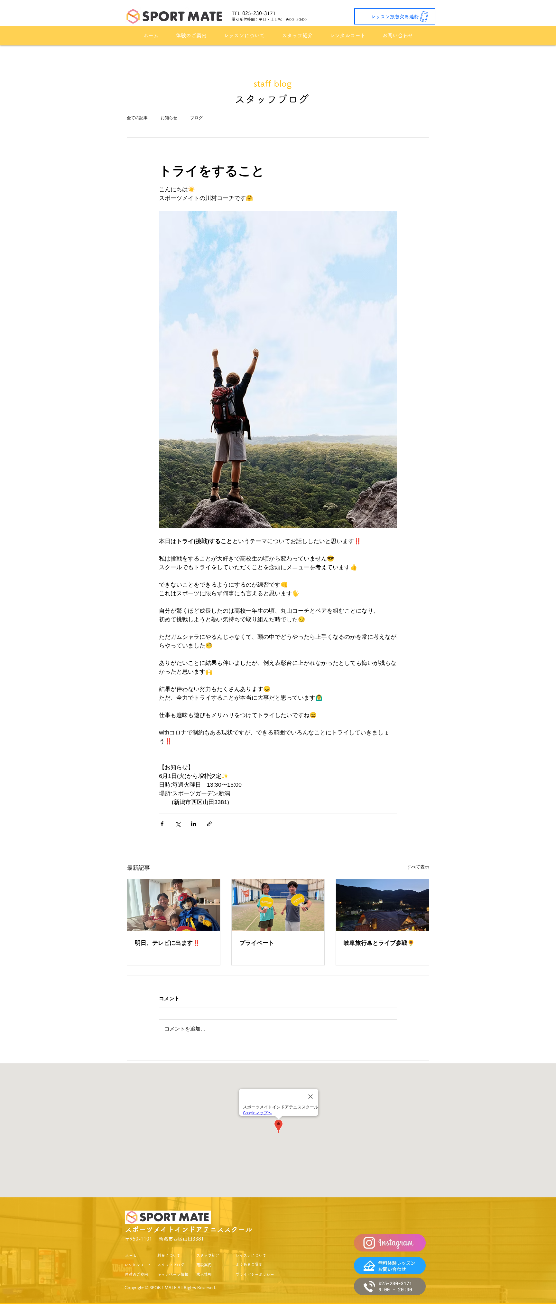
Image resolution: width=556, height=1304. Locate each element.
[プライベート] (278, 905)
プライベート (256, 943)
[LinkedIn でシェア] (193, 824)
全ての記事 (137, 117)
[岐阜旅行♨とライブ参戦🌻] (382, 905)
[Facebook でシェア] (162, 824)
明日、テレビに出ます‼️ (167, 943)
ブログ (196, 117)
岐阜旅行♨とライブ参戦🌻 (379, 943)
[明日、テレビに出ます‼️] (173, 905)
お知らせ (169, 117)
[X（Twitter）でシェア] (178, 824)
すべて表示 (418, 866)
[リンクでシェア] (209, 824)
